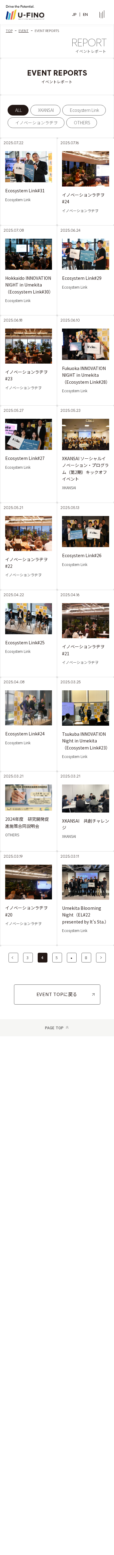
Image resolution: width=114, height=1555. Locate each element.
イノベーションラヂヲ (36, 122)
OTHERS (82, 122)
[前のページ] (13, 958)
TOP (9, 31)
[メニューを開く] (102, 14)
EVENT (24, 31)
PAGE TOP (54, 1027)
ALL (18, 110)
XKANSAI (46, 110)
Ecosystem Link (84, 110)
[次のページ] (101, 958)
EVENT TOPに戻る (57, 994)
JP (74, 14)
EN (85, 14)
